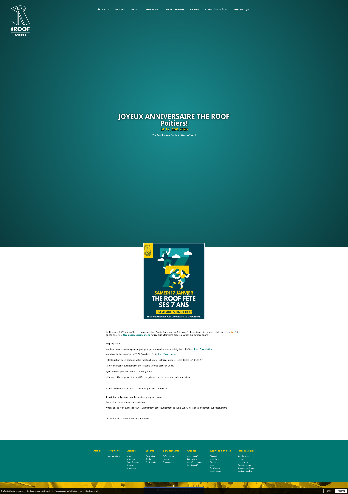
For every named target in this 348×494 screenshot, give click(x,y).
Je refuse (328, 491)
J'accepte (341, 491)
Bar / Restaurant (175, 9)
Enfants (135, 9)
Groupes (194, 9)
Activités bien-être (216, 9)
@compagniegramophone (136, 335)
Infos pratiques (242, 9)
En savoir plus (94, 491)
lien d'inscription (203, 349)
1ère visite (103, 9)
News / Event (153, 9)
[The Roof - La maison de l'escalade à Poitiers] (20, 20)
